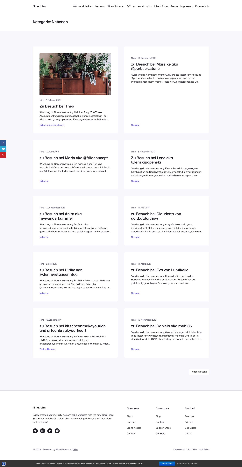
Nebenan (43, 125)
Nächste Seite (199, 371)
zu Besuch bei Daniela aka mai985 (161, 326)
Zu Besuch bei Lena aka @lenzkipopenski (152, 160)
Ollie (75, 449)
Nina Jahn (39, 6)
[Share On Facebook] (3, 143)
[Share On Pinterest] (3, 155)
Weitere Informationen (187, 464)
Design (42, 349)
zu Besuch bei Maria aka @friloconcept (73, 158)
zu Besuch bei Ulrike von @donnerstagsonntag (60, 272)
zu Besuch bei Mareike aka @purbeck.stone (154, 66)
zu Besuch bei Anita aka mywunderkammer (60, 216)
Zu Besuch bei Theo (56, 106)
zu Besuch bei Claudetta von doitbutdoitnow (156, 216)
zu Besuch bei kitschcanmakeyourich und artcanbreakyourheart (72, 328)
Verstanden (167, 464)
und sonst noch (56, 125)
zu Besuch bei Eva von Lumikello (160, 270)
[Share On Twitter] (3, 149)
